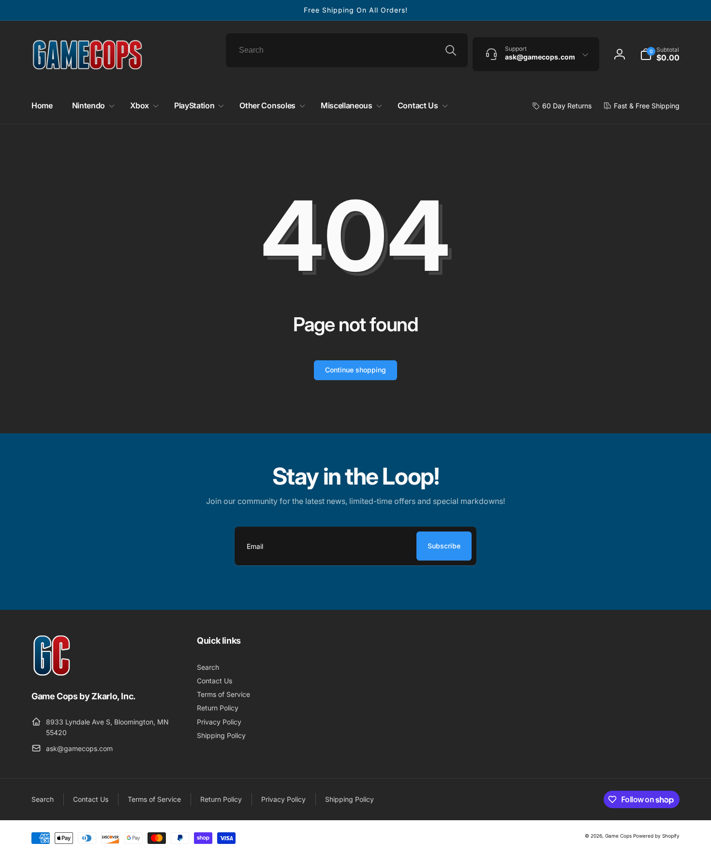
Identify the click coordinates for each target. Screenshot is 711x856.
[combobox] (347, 50)
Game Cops (618, 836)
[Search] (450, 50)
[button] (660, 54)
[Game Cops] (52, 673)
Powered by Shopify (656, 836)
